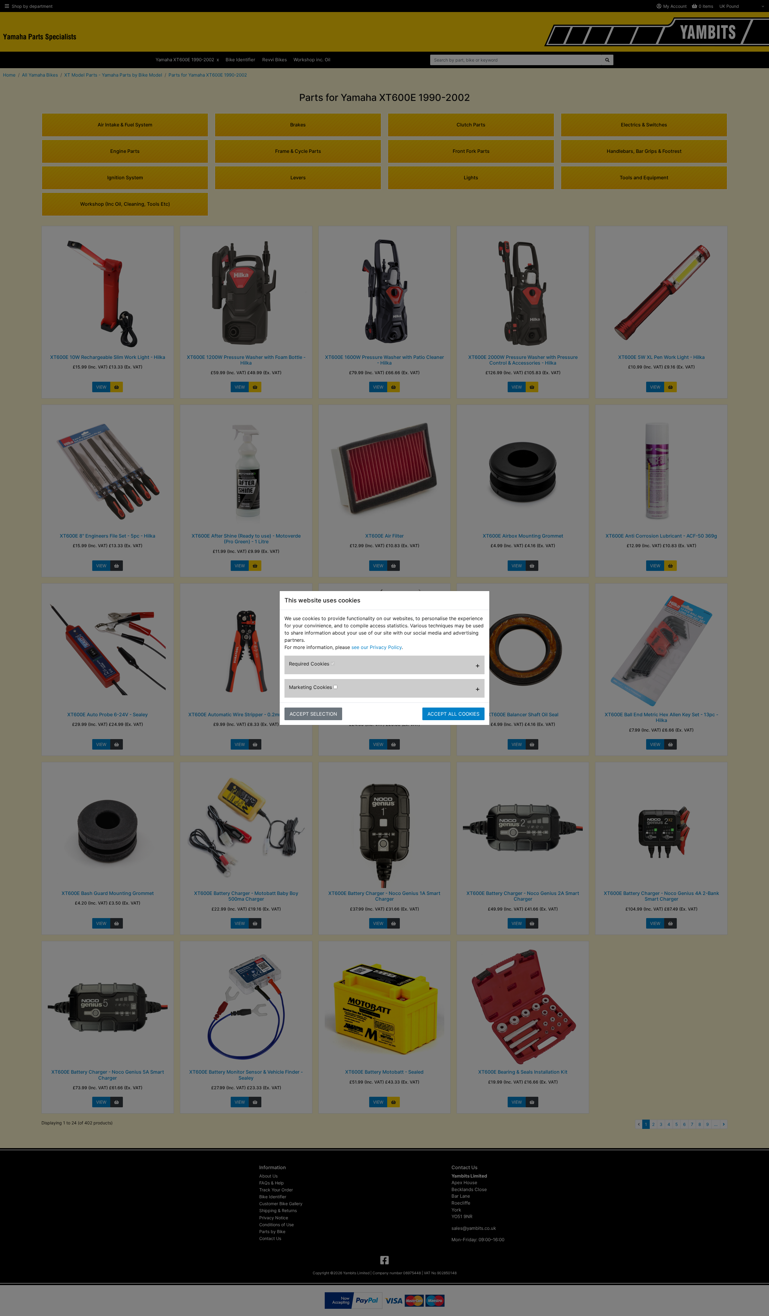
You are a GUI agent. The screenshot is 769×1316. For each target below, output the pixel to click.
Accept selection (313, 714)
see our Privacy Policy (376, 647)
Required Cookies (310, 664)
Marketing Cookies (311, 687)
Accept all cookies (453, 714)
